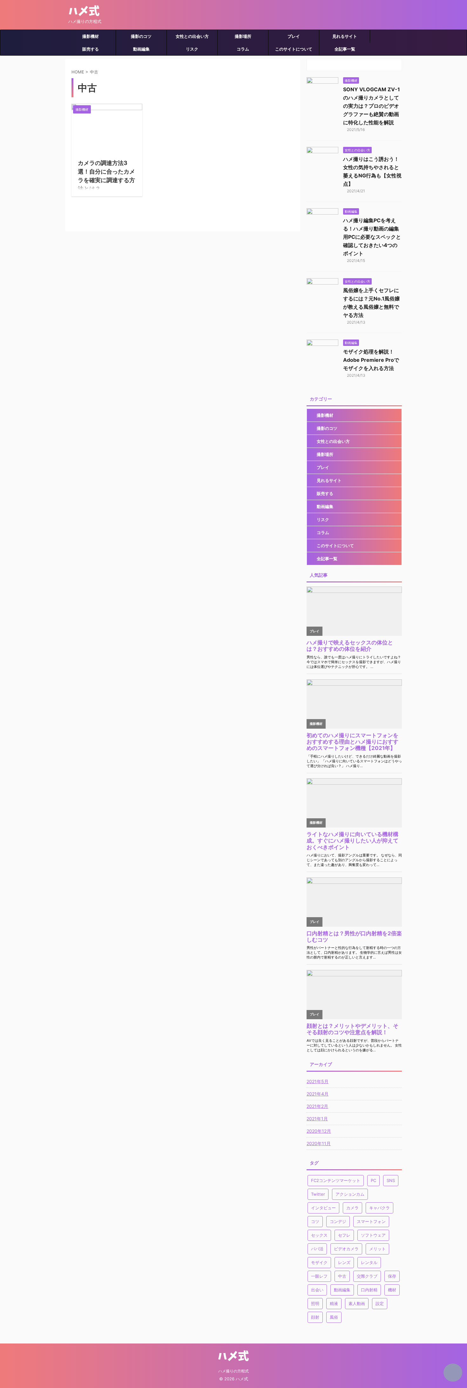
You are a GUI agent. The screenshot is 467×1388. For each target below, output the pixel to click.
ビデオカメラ (346, 1248)
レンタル (369, 1262)
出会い (317, 1289)
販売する (90, 49)
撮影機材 (90, 36)
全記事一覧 (345, 49)
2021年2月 (317, 1106)
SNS (391, 1180)
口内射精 (369, 1289)
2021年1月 (317, 1118)
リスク (192, 49)
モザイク (319, 1262)
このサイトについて (293, 49)
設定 (380, 1303)
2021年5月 (317, 1081)
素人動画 (357, 1303)
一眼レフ (319, 1276)
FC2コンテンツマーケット (335, 1180)
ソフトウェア (373, 1235)
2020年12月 (319, 1131)
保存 (392, 1276)
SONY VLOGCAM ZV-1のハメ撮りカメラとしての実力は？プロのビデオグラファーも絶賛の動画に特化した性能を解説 (371, 106)
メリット (377, 1248)
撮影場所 (243, 36)
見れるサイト (344, 36)
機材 (392, 1289)
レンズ (344, 1262)
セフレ (344, 1235)
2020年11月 (319, 1143)
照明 (315, 1303)
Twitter (318, 1194)
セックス (319, 1235)
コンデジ (338, 1221)
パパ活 (317, 1248)
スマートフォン (371, 1221)
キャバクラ (379, 1207)
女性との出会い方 (192, 36)
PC (373, 1180)
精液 (334, 1303)
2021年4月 (317, 1093)
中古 (342, 1276)
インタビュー (323, 1207)
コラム (243, 49)
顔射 (315, 1317)
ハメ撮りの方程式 (233, 1371)
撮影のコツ (141, 36)
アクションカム (349, 1194)
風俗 (334, 1317)
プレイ (294, 36)
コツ (315, 1221)
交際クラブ (367, 1276)
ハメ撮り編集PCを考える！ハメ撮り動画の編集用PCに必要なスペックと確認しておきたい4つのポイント (372, 237)
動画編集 (141, 49)
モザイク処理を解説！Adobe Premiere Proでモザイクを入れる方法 (371, 359)
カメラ (352, 1207)
